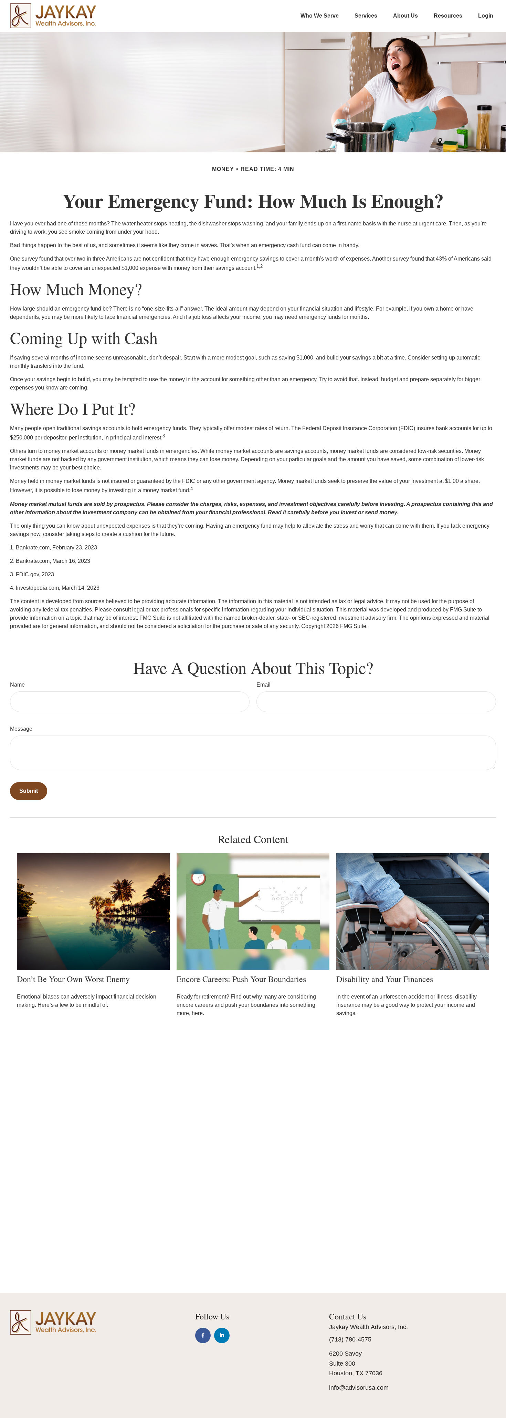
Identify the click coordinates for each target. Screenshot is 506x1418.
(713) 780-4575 (350, 1339)
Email (263, 685)
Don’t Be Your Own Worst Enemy (73, 978)
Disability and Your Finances (384, 978)
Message (21, 729)
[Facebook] (203, 1335)
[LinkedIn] (222, 1335)
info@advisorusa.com (359, 1387)
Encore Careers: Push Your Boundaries (241, 978)
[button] (319, 16)
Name (17, 685)
